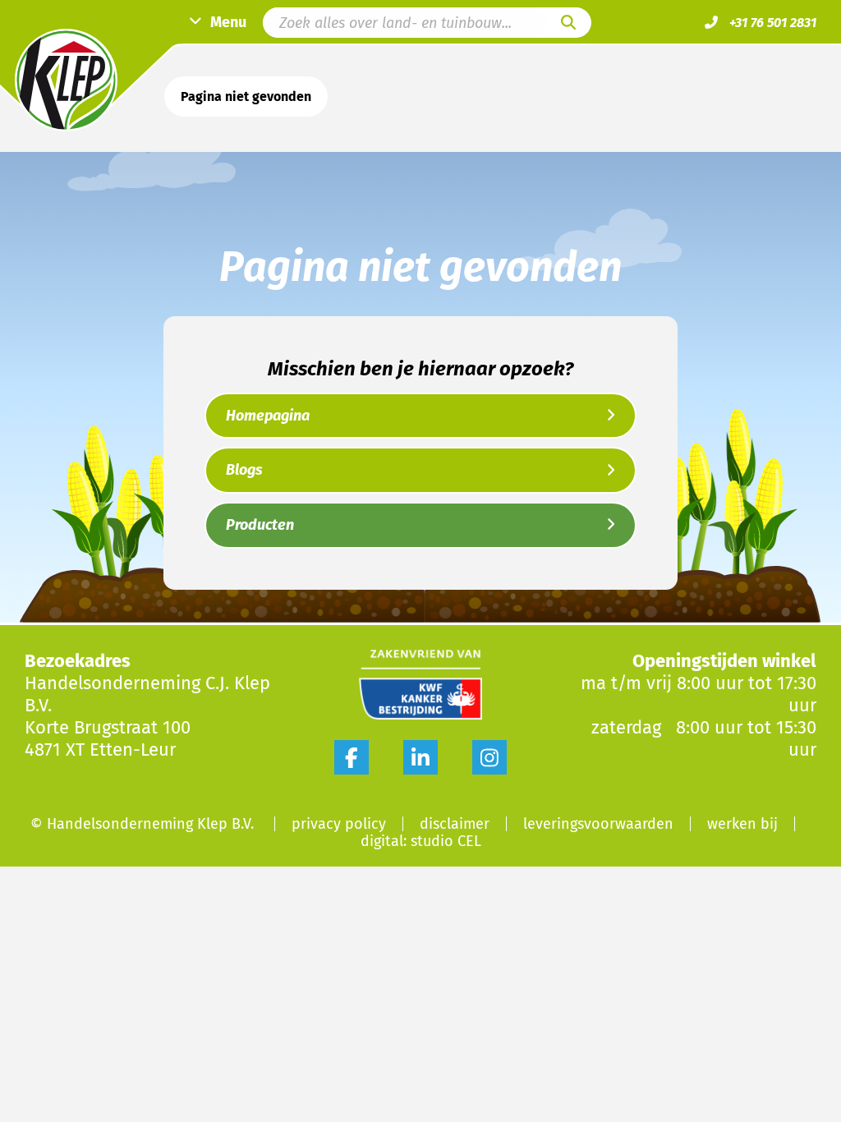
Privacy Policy (339, 824)
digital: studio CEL (421, 841)
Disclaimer (454, 824)
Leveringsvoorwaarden (598, 824)
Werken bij (742, 824)
